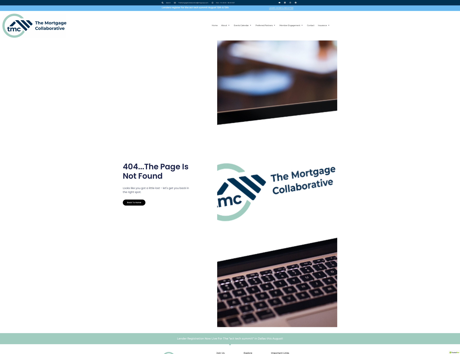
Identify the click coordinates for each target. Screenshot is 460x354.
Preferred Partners (264, 25)
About (224, 25)
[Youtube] (279, 2)
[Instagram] (290, 2)
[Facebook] (295, 2)
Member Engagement (289, 25)
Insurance (322, 25)
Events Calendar (241, 25)
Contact (310, 25)
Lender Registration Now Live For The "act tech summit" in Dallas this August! (230, 338)
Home (215, 25)
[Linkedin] (285, 2)
